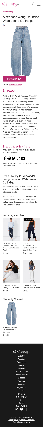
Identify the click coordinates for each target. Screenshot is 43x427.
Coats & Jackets (21, 374)
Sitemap (21, 365)
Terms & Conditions (27, 419)
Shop (11, 11)
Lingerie (21, 384)
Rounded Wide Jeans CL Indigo (11, 331)
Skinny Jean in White (11, 288)
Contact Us (21, 362)
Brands (21, 403)
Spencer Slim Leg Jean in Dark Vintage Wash (11, 248)
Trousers (21, 394)
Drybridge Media (24, 422)
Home (5, 11)
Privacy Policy (13, 419)
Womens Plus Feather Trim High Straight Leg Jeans (30, 248)
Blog (21, 399)
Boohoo (26, 243)
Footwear (21, 381)
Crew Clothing (10, 243)
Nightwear (21, 387)
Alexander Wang (15, 84)
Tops (21, 390)
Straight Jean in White (31, 288)
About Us (21, 359)
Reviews (21, 368)
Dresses (21, 377)
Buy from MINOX (14, 78)
